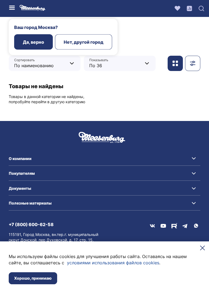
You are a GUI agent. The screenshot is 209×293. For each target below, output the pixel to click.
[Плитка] (175, 63)
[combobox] (40, 63)
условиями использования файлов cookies (113, 262)
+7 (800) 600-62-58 (31, 224)
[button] (104, 158)
